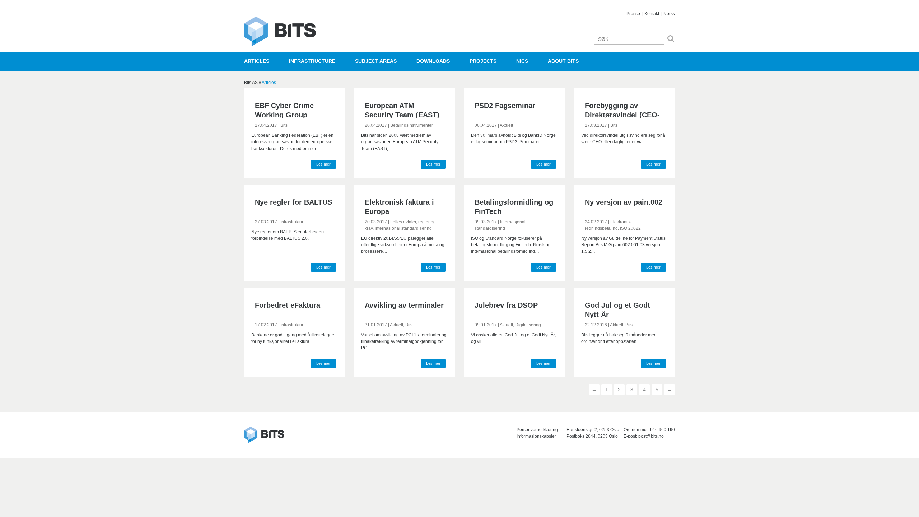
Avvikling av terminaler (404, 305)
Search (670, 38)
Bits (284, 125)
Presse (633, 13)
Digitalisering (528, 324)
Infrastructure (312, 61)
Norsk (669, 13)
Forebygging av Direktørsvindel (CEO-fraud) (622, 115)
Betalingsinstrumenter (411, 125)
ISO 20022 (630, 228)
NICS (522, 61)
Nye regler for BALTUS (293, 202)
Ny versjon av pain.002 (623, 202)
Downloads (433, 61)
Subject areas (376, 61)
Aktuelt (506, 125)
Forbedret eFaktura (287, 305)
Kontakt (651, 13)
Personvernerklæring (537, 429)
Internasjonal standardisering (403, 228)
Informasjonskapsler (536, 436)
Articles (256, 61)
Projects (483, 61)
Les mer (323, 164)
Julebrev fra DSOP (506, 305)
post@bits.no (651, 436)
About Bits (563, 61)
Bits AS (280, 31)
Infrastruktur (291, 221)
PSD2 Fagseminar (505, 106)
